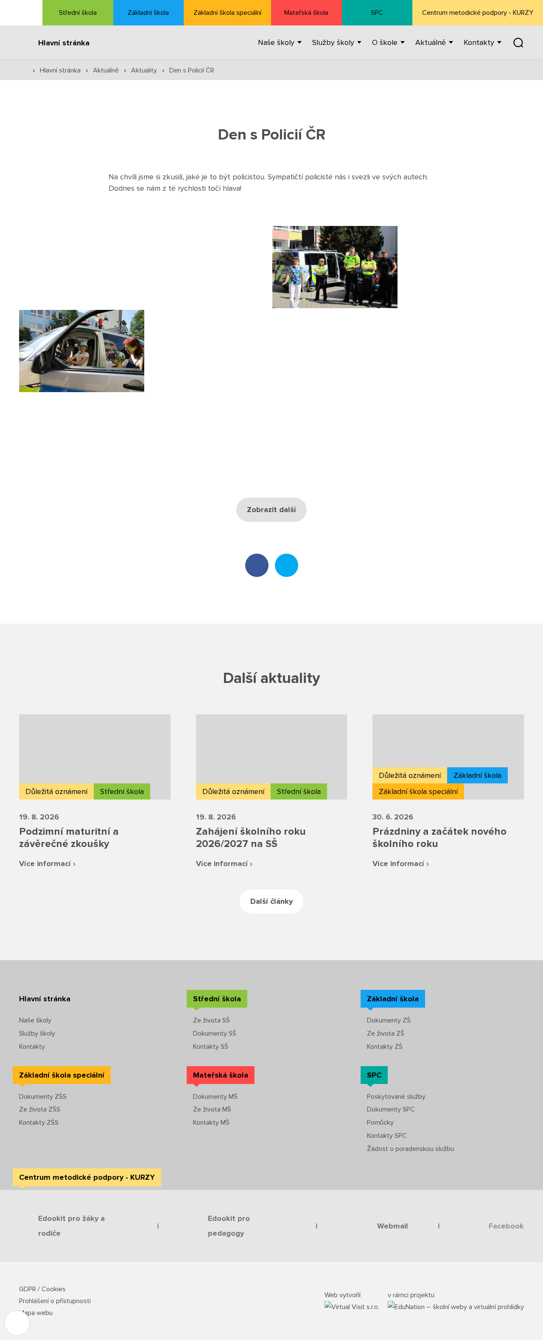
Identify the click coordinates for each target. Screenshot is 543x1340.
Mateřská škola (306, 12)
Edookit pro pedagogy (229, 1226)
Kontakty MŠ (211, 1122)
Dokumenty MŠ (215, 1096)
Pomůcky (380, 1122)
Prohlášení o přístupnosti (55, 1301)
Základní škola (148, 12)
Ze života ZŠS (39, 1109)
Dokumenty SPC (391, 1109)
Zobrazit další (271, 509)
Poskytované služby (396, 1096)
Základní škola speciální (227, 12)
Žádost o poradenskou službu (410, 1149)
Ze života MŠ (212, 1109)
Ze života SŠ (211, 1020)
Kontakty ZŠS (39, 1122)
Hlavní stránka (64, 42)
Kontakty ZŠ (385, 1046)
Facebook (506, 1226)
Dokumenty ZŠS (43, 1096)
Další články (271, 901)
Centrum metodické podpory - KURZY (477, 12)
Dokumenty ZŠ (389, 1020)
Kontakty (32, 1046)
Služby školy (37, 1033)
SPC (377, 12)
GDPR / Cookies (42, 1289)
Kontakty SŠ (210, 1046)
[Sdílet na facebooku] (257, 565)
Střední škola (78, 12)
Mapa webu (36, 1313)
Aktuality (145, 70)
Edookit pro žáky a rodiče (71, 1226)
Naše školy (35, 1020)
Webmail (392, 1226)
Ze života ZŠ (385, 1033)
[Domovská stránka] (21, 12)
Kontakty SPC (387, 1135)
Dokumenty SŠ (214, 1033)
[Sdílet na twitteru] (286, 565)
